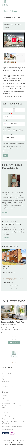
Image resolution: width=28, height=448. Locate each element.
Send (5, 155)
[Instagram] (12, 362)
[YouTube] (16, 362)
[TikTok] (19, 362)
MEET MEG (5, 212)
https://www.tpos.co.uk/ (7, 429)
